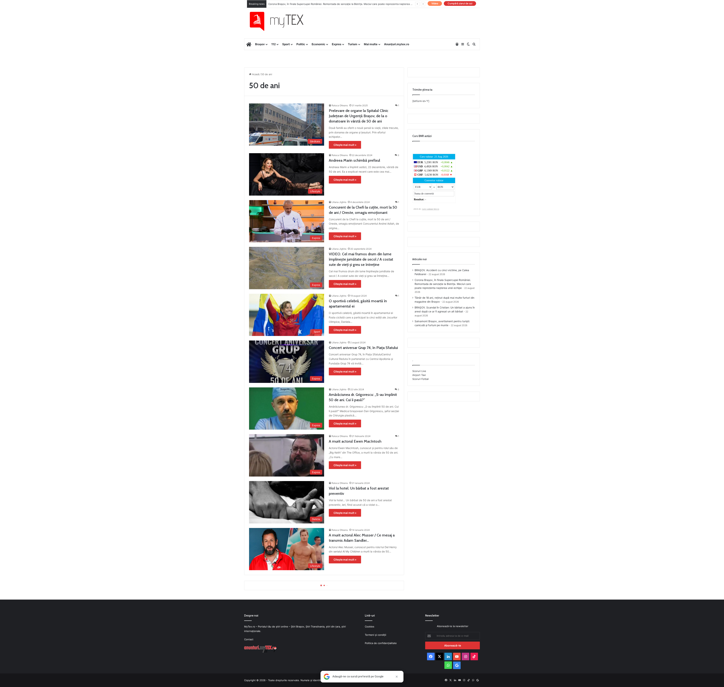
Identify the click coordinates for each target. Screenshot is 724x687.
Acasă (255, 74)
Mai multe (370, 44)
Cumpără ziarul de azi (460, 3)
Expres (336, 44)
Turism (352, 44)
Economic (318, 44)
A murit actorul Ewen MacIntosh (355, 441)
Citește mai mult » (345, 144)
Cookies (369, 626)
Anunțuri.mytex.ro (396, 44)
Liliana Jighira (339, 202)
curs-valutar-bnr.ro (430, 209)
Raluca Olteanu (340, 105)
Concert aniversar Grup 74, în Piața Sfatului (363, 347)
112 (273, 44)
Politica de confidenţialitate (381, 643)
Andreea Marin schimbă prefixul (354, 160)
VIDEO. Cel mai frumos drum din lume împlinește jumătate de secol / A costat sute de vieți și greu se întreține (361, 259)
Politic (300, 44)
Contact (248, 639)
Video (434, 3)
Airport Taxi (419, 374)
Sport (286, 44)
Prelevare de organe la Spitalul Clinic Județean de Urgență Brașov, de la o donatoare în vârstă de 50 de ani (358, 115)
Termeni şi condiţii (375, 634)
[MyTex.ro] (280, 21)
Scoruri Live (419, 371)
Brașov (260, 44)
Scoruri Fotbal (420, 378)
